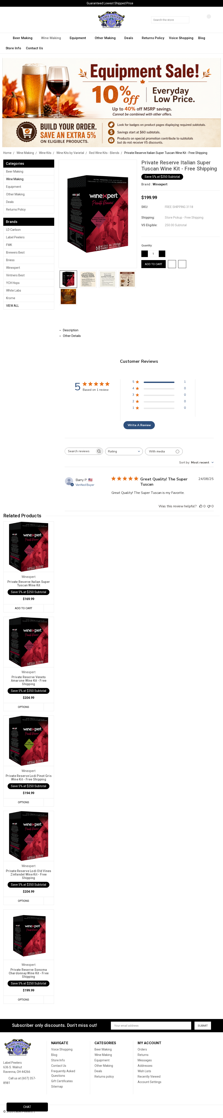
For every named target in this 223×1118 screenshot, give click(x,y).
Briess (10, 260)
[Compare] (205, 20)
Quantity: (146, 245)
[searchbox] (80, 451)
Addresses (145, 1065)
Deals (129, 38)
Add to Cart (23, 608)
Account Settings (149, 1082)
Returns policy (153, 38)
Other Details (72, 336)
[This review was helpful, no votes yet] (200, 506)
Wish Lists (144, 1071)
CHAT (27, 1107)
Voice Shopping (181, 38)
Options (23, 707)
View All (12, 305)
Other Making (106, 38)
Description (71, 330)
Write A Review (139, 425)
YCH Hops (13, 283)
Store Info (13, 48)
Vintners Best (15, 275)
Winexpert (13, 267)
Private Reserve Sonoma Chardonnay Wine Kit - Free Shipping (29, 973)
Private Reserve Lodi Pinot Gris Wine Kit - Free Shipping (29, 777)
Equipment (78, 38)
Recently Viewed (149, 1076)
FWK (9, 245)
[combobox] (124, 451)
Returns (143, 1055)
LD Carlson (13, 229)
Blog (201, 38)
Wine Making (51, 38)
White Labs (13, 290)
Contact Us (34, 48)
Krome (10, 298)
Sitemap (57, 1086)
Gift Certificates (62, 1081)
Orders (142, 1049)
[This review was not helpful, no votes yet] (208, 506)
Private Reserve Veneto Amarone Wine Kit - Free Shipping (29, 680)
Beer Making (23, 38)
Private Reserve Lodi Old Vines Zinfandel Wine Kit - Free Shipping (28, 874)
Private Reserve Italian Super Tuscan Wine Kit (28, 583)
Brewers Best (15, 252)
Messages (145, 1060)
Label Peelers (15, 237)
